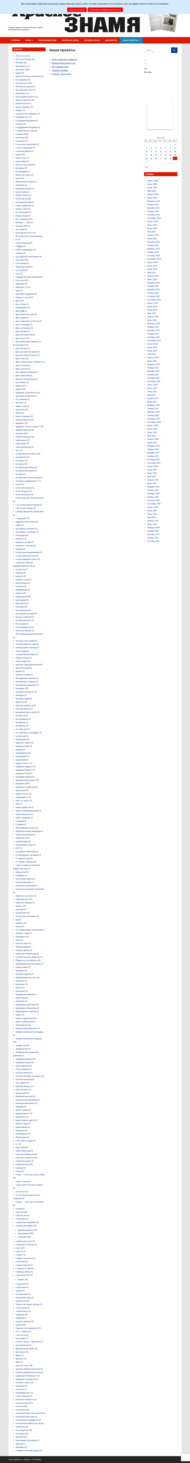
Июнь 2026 (152, 187)
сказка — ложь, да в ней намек (30, 1202)
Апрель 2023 (153, 316)
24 (146, 158)
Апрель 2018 (152, 520)
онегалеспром (22, 841)
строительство (22, 1275)
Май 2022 (151, 354)
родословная (21, 1127)
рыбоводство (22, 1134)
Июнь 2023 (152, 310)
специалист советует (25, 1244)
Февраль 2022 (153, 364)
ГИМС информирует (25, 249)
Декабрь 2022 (153, 330)
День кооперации (23, 328)
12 (156, 151)
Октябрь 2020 (153, 419)
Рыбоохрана (21, 1137)
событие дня (21, 1215)
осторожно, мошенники (26, 851)
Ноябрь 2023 (153, 293)
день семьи (21, 358)
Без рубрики (21, 79)
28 (165, 158)
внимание (20, 185)
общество (20, 838)
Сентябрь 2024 (154, 259)
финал (18, 1355)
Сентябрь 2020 (154, 422)
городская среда (23, 266)
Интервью (20, 460)
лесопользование (23, 630)
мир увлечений (22, 668)
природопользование (25, 994)
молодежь (20, 688)
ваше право (21, 161)
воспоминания (22, 212)
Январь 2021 (152, 408)
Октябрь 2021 (153, 378)
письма (19, 926)
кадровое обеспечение (26, 521)
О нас (28, 40)
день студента (22, 365)
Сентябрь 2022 (154, 340)
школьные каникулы (25, 1399)
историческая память (25, 467)
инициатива (21, 457)
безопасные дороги (24, 86)
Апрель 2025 (153, 235)
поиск (18, 940)
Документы (111, 40)
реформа (20, 1106)
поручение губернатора (26, 953)
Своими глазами (60, 70)
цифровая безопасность (26, 1376)
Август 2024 (152, 262)
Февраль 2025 (153, 242)
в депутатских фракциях (27, 113)
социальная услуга (24, 1241)
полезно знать (22, 943)
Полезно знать (92, 40)
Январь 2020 (153, 449)
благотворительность (25, 96)
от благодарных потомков (27, 855)
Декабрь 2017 (153, 534)
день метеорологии (24, 334)
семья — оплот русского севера (30, 1174)
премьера (20, 981)
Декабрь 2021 (153, 371)
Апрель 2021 (152, 398)
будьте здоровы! (23, 107)
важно (18, 154)
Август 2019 (152, 466)
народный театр (23, 773)
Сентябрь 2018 (154, 503)
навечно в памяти (23, 742)
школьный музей (23, 1403)
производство (22, 1025)
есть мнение (21, 399)
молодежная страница (26, 681)
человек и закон (23, 1382)
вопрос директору (24, 205)
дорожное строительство (27, 392)
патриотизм (21, 913)
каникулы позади (23, 542)
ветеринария (21, 171)
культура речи (22, 610)
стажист (19, 1255)
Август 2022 (152, 344)
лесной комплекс (23, 620)
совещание (20, 1219)
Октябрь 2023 (153, 296)
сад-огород (20, 1147)
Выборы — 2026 (23, 222)
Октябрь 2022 (153, 337)
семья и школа (22, 1181)
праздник (20, 970)
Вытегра (147, 72)
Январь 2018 (152, 531)
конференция (22, 589)
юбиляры (20, 1447)
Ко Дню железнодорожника (28, 552)
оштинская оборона (24, 878)
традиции (20, 1314)
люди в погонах (22, 657)
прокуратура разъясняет (26, 1028)
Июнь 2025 (152, 228)
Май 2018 (151, 517)
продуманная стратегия (26, 1011)
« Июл (146, 167)
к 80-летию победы (24, 508)
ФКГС (18, 1362)
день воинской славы (25, 314)
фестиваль (20, 1352)
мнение (19, 671)
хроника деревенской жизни (28, 1369)
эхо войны (20, 1433)
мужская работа (23, 709)
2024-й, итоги (21, 56)
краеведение (21, 596)
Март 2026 (152, 198)
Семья (18, 1171)
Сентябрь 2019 (154, 463)
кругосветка (21, 603)
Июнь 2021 (152, 391)
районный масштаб (24, 1096)
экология (20, 1406)
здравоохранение (23, 430)
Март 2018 (152, 524)
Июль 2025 (152, 225)
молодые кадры (23, 698)
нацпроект (20, 783)
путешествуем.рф (24, 1079)
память (19, 906)
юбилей (19, 1437)
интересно (20, 464)
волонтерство (22, 198)
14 (165, 151)
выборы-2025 (22, 226)
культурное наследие (25, 613)
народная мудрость (24, 766)
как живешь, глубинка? (26, 532)
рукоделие (20, 1130)
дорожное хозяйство (25, 396)
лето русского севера (25, 641)
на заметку (20, 726)
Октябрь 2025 (153, 214)
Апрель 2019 (152, 480)
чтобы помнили (22, 1396)
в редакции (21, 141)
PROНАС (20, 62)
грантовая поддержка (25, 294)
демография (21, 307)
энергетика (20, 1426)
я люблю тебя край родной (27, 1450)
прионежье (20, 991)
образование (23, 1233)
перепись (20, 923)
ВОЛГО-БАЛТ (22, 195)
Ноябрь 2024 (153, 252)
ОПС (18, 848)
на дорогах (20, 722)
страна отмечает (23, 1265)
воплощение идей (23, 202)
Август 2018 (152, 507)
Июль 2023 (152, 306)
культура (20, 606)
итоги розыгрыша (23, 494)
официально (21, 872)
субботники (21, 1287)
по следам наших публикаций (29, 930)
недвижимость (22, 797)
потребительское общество (28, 957)
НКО (18, 804)
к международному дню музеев (30, 511)
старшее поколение (24, 1258)
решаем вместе (22, 1113)
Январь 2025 (153, 245)
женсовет (20, 402)
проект (19, 1015)
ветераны (20, 168)
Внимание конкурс (24, 188)
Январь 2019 (152, 490)
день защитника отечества (27, 321)
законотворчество (24, 420)
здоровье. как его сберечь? (28, 426)
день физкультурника (25, 372)
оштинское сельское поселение (30, 889)
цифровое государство (26, 1379)
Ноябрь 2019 (153, 456)
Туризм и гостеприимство (27, 1328)
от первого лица (23, 858)
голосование (21, 263)
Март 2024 (152, 279)
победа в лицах (23, 933)
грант (18, 290)
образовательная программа (28, 831)
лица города (21, 651)
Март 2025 (152, 238)
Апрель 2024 (153, 276)
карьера (19, 549)
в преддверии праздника (26, 127)
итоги (18, 484)
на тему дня (21, 736)
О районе (20, 824)
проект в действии (24, 1018)
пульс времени (22, 1066)
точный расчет (22, 1311)
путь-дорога (21, 1083)
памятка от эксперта (25, 896)
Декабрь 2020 (153, 412)
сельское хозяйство (24, 1157)
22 (170, 155)
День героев (21, 317)
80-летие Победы (24, 59)
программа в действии (25, 1004)
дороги (19, 389)
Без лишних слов (60, 66)
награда (19, 749)
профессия (20, 1045)
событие (19, 1212)
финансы (20, 1358)
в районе (19, 134)
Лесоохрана (21, 624)
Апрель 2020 (153, 439)
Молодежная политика (26, 678)
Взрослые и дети (23, 175)
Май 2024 (151, 272)
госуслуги (20, 280)
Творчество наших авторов (28, 1304)
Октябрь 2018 (153, 500)
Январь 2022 (153, 367)
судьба (19, 1290)
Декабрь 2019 (153, 452)
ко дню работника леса (26, 556)
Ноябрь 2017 (152, 538)
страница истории (24, 1268)
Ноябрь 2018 (153, 497)
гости (18, 273)
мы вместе (20, 715)
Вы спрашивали (23, 219)
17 (146, 155)
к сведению (21, 518)
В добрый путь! (22, 117)
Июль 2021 (152, 388)
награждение (21, 753)
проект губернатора (24, 1021)
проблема (20, 1001)
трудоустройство (23, 1321)
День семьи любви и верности (29, 362)
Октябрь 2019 (153, 459)
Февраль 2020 (153, 446)
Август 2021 (152, 384)
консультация (22, 583)
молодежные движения (26, 685)
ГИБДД (19, 246)
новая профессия (23, 807)
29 (170, 158)
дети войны (21, 382)
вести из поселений (24, 164)
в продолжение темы (25, 130)
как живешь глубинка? (25, 528)
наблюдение (21, 739)
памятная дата (22, 899)
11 (151, 151)
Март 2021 (151, 402)
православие (21, 967)
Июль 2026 (152, 184)
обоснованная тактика (25, 828)
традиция (20, 1318)
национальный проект (25, 780)
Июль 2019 (152, 470)
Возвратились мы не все (64, 63)
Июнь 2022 (152, 350)
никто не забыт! (23, 800)
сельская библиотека (25, 1154)
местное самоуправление (27, 664)
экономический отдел (25, 1416)
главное (19, 253)
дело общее (21, 304)
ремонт (21, 1279)
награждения (21, 756)
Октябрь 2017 (153, 541)
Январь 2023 (153, 327)
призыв (19, 987)
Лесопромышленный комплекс (29, 634)
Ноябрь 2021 (152, 374)
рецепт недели (22, 1110)
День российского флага (26, 352)
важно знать (21, 158)
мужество (20, 702)
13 (160, 151)
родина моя (21, 1117)
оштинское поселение (25, 885)
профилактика (22, 1049)
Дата (18, 300)
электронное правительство (28, 1423)
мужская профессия (25, 705)
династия (20, 385)
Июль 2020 (152, 429)
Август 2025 (152, 221)
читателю (20, 1389)
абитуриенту (21, 66)
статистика (20, 1261)
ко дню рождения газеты (26, 559)
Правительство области (26, 960)
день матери (21, 331)
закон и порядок (23, 416)
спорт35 (19, 1251)
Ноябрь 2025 (153, 211)
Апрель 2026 (153, 194)
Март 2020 (152, 442)
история (19, 474)
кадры (18, 525)
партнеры (20, 909)
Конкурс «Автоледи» (61, 74)
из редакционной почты (26, 453)
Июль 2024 (152, 266)
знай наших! (21, 443)
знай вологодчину (23, 437)
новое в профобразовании (27, 810)
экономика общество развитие (29, 1413)
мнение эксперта (23, 674)
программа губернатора (26, 1008)
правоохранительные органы (28, 964)
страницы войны (23, 1272)
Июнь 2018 (152, 514)
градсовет (20, 284)
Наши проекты (130, 40)
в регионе (20, 137)
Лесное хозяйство (24, 617)
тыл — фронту (22, 1331)
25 (151, 158)
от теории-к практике (25, 862)
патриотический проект (26, 916)
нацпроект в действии (25, 787)
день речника (22, 348)
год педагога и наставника (27, 256)
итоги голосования (24, 488)
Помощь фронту (23, 950)
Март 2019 (152, 483)
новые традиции (23, 817)
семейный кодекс (23, 1161)
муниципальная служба (26, 712)
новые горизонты (23, 814)
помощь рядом (22, 946)
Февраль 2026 (153, 201)
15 (170, 151)
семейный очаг (22, 1164)
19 (156, 155)
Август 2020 (152, 425)
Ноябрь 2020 (153, 415)
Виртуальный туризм (25, 181)
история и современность (27, 481)
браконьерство (22, 103)
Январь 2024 (153, 286)
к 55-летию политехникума (28, 505)
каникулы (20, 538)
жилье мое (20, 409)
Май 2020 (151, 435)
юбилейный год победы (26, 1440)
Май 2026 (151, 191)
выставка (20, 229)
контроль (20, 586)
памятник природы (24, 902)
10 (146, 151)
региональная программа (27, 1100)
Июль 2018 (152, 510)
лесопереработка (23, 627)
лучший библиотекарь (25, 654)
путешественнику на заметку (28, 1076)
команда (19, 573)
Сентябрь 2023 (154, 299)
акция (18, 73)
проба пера (21, 998)
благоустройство (23, 100)
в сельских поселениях (26, 144)
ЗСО (18, 450)
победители (21, 936)
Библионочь (21, 93)
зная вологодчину (23, 447)
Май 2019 (151, 476)
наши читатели (22, 794)
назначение (21, 760)
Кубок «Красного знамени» (64, 59)
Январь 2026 (153, 204)
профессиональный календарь (29, 1032)
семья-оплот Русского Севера (29, 1185)
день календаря (23, 324)
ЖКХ (18, 413)
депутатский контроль (25, 379)
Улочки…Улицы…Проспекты (28, 1341)
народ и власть (22, 763)
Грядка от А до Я (23, 297)
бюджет (19, 110)
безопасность (22, 83)
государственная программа (28, 277)
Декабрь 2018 (153, 493)
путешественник (23, 1072)
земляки (19, 433)
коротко (19, 593)
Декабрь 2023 (153, 289)
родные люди (22, 1123)
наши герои (21, 790)
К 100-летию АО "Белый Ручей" (30, 498)
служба (19, 1208)
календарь (20, 535)
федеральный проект (25, 1348)
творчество (21, 1301)
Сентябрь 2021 (153, 381)
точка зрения (21, 1308)
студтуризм (21, 1284)
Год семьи (20, 260)
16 (175, 151)
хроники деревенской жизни (28, 1372)
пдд (17, 919)
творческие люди (23, 1297)
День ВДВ (20, 311)
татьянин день (22, 1294)
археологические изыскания (28, 76)
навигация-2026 (23, 746)
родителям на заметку (26, 1120)
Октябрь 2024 (153, 255)
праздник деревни (24, 974)
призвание (20, 984)
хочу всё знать (22, 1365)
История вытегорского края (28, 477)
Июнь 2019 (152, 473)
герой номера (21, 243)
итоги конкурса (22, 491)
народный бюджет (24, 770)
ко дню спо (20, 569)
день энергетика (23, 375)
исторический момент (25, 470)
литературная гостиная (26, 644)
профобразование (24, 1059)
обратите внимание (24, 834)
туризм (19, 1324)
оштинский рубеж (23, 882)
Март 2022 (152, 361)
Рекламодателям (47, 40)
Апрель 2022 (153, 357)
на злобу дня (21, 729)
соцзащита (22, 1237)
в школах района (23, 151)
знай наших (21, 440)
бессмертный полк (24, 90)
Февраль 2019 (153, 487)
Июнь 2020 (152, 432)
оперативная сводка (25, 845)
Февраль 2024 (153, 282)
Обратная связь (70, 40)
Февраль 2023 (153, 323)
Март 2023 (152, 320)
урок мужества (22, 1345)
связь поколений (23, 1151)
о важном (20, 821)
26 (156, 158)
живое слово (21, 406)
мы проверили (22, 719)
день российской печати (26, 355)
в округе (19, 124)
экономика (20, 1409)
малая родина (22, 661)
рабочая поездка (23, 1086)
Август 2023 (152, 303)
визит (18, 178)
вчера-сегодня (22, 216)
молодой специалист (25, 692)
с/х (17, 1144)
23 (175, 155)
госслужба (20, 270)
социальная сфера (24, 1225)
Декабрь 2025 (153, 208)
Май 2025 (151, 231)
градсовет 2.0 (22, 287)
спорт (18, 1248)
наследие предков (24, 777)
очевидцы (20, 875)
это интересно (22, 1430)
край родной (21, 600)
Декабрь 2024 (153, 248)
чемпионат (20, 1386)
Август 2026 (152, 180)
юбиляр (19, 1444)
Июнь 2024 (152, 269)
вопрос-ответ (21, 209)
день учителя (22, 368)
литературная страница (26, 647)
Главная (15, 40)
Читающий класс (23, 1392)
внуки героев (21, 192)
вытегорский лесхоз (24, 232)
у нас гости (20, 1335)
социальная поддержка (26, 1222)
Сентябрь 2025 (154, 218)
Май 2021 (151, 395)
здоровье (20, 423)
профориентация (23, 1062)
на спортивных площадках (27, 732)
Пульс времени (22, 1069)
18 (151, 155)
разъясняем (21, 1093)
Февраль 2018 (153, 527)
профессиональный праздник (29, 1038)
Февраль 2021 (153, 405)
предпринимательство (26, 977)
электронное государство (27, 1420)
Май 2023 (151, 313)
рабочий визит (22, 1089)
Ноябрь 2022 (153, 334)
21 (165, 155)
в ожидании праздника (26, 120)
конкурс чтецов (22, 579)
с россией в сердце (24, 1140)
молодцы (20, 695)
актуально (20, 69)
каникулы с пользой (24, 545)
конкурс (19, 576)
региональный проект (25, 1103)
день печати (21, 338)
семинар (19, 1168)
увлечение (20, 1338)
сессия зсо (20, 1191)
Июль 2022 (152, 347)
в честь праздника (24, 148)
